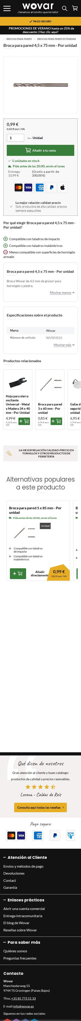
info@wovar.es (23, 1006)
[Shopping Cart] (75, 8)
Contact (9, 880)
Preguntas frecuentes (19, 958)
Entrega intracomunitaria (22, 916)
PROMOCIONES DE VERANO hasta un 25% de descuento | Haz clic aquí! (41, 30)
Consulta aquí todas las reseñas (39, 807)
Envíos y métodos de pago (23, 866)
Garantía (10, 887)
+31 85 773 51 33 (23, 998)
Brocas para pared (19, 39)
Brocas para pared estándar (56, 39)
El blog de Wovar (16, 923)
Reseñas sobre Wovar (20, 930)
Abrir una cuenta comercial (24, 908)
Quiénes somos (15, 951)
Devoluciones (14, 873)
